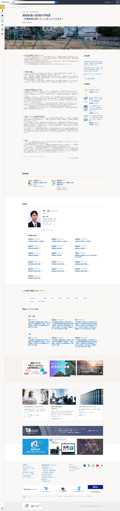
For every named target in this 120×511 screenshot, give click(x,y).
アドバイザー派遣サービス (75, 468)
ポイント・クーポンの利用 (28, 474)
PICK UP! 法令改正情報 (47, 474)
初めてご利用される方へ (27, 467)
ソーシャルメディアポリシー (43, 496)
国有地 (52, 298)
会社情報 (24, 497)
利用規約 (24, 496)
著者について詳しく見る (48, 230)
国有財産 (45, 298)
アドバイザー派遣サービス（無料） (31, 415)
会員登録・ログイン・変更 (28, 468)
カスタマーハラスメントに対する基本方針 (83, 496)
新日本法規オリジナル (34, 298)
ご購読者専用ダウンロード (47, 468)
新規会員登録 (107, 2)
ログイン (112, 2)
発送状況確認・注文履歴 (27, 472)
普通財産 (68, 298)
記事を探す (13, 7)
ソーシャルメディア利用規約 (56, 496)
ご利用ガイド (25, 465)
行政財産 (60, 298)
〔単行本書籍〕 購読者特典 (48, 472)
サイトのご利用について (27, 477)
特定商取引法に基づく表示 (69, 496)
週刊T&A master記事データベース (49, 477)
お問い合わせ (72, 470)
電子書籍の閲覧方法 (26, 475)
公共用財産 (84, 298)
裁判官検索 (44, 479)
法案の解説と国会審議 (47, 475)
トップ (8, 7)
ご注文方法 (24, 470)
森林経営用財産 (41, 301)
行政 (29, 334)
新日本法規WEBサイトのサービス (49, 465)
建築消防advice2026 (94, 89)
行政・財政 (25, 12)
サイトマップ (30, 497)
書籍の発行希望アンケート (75, 467)
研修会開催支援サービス (56, 418)
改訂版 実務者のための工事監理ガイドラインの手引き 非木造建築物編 (95, 99)
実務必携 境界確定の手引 (40, 182)
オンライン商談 (27, 416)
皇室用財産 (31, 301)
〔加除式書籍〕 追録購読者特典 (49, 470)
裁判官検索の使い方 (46, 481)
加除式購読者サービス (47, 467)
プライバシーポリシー (32, 496)
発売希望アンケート (83, 415)
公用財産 (76, 298)
